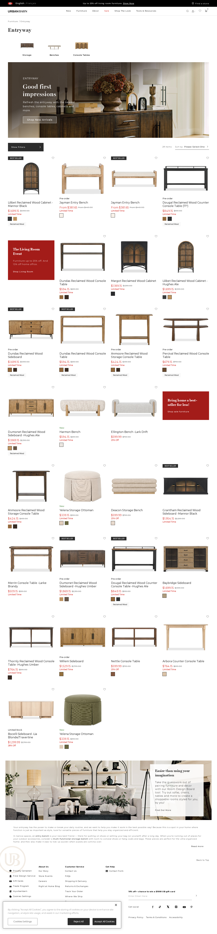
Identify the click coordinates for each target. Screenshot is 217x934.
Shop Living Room (23, 271)
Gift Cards (18, 881)
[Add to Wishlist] (53, 158)
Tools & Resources (146, 11)
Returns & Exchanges (76, 886)
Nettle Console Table (125, 661)
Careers (43, 881)
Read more (197, 846)
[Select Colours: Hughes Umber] (15, 448)
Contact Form (116, 871)
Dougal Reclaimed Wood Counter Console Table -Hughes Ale (134, 584)
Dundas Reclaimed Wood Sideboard (25, 355)
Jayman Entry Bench (74, 202)
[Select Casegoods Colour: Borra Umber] (113, 674)
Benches (54, 55)
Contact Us (71, 871)
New (68, 11)
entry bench (42, 836)
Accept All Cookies (104, 921)
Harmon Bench (70, 432)
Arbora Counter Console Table (183, 661)
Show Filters (18, 147)
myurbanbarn (20, 891)
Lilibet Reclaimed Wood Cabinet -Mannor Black (30, 204)
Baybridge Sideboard (177, 583)
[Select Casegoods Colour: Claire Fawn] (164, 596)
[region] (62, 915)
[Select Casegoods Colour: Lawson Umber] (164, 370)
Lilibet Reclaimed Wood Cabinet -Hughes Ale (185, 282)
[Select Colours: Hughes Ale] (15, 219)
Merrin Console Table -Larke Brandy (27, 584)
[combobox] (192, 146)
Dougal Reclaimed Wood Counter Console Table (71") (186, 204)
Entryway (25, 21)
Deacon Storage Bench (127, 510)
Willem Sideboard (72, 661)
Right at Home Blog (49, 886)
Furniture (81, 11)
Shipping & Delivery (76, 881)
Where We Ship (74, 896)
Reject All (79, 921)
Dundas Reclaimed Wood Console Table (83, 282)
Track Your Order (74, 891)
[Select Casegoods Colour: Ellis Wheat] (61, 674)
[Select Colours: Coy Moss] (66, 523)
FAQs (68, 876)
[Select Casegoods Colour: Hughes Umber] (66, 297)
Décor (95, 11)
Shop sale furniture (178, 411)
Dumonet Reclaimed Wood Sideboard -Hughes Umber (78, 584)
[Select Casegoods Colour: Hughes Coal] (170, 219)
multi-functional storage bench (70, 839)
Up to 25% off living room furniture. (108, 3)
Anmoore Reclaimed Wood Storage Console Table (129, 355)
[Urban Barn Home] (17, 11)
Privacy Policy (136, 917)
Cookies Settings (22, 896)
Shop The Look (123, 11)
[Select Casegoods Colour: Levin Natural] (164, 674)
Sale (106, 11)
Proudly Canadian (22, 871)
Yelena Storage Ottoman (76, 510)
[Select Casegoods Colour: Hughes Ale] (164, 219)
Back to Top (202, 860)
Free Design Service (22, 876)
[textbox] (192, 146)
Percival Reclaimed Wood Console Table (186, 355)
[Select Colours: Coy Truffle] (113, 523)
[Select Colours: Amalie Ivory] (61, 215)
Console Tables (81, 55)
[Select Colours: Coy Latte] (61, 523)
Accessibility (176, 917)
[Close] (116, 905)
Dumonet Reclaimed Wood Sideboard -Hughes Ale (26, 433)
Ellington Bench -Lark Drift (129, 432)
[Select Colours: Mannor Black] (10, 219)
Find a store (202, 3)
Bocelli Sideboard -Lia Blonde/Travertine (22, 735)
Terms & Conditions (156, 917)
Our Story (43, 871)
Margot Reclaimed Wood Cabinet (133, 281)
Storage (27, 55)
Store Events (46, 876)
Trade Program (21, 886)
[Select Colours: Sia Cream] (61, 445)
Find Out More (163, 810)
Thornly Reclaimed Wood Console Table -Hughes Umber (31, 662)
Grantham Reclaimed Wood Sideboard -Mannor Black (182, 511)
